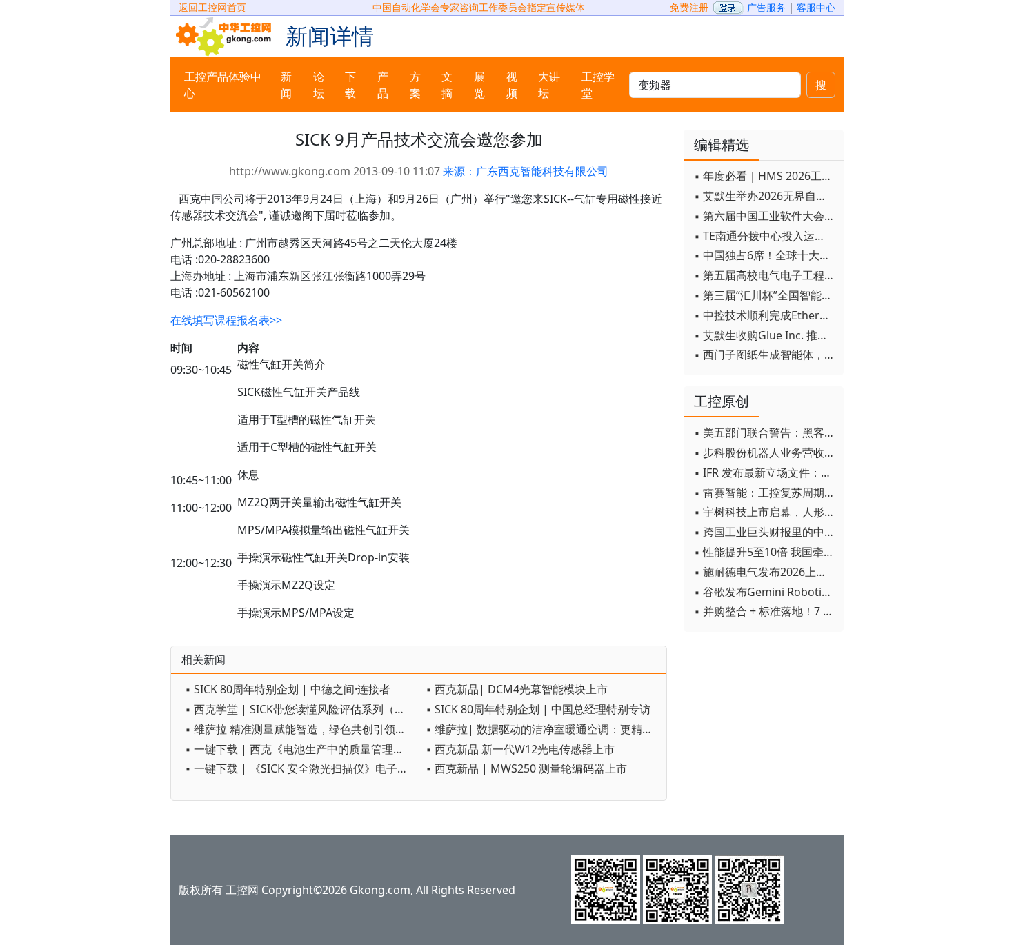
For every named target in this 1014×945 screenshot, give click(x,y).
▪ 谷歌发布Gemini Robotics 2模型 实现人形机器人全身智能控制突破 (765, 591)
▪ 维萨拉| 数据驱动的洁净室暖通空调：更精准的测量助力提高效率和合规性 (542, 729)
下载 (350, 85)
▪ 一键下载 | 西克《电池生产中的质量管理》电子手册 (302, 749)
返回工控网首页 (212, 7)
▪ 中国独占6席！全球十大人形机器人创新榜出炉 (765, 255)
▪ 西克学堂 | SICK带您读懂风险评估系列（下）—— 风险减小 (302, 709)
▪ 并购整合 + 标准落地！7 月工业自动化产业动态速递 (765, 611)
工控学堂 (598, 85)
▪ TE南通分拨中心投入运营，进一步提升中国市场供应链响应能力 (765, 235)
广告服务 (766, 7)
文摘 (447, 85)
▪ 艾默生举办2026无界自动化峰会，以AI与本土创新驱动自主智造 (765, 195)
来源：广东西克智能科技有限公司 (525, 171)
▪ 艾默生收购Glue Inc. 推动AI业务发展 (765, 335)
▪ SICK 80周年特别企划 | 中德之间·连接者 (287, 689)
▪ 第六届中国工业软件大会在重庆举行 (765, 215)
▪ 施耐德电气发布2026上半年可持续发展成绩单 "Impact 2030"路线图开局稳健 (765, 571)
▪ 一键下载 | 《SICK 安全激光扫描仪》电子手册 (302, 768)
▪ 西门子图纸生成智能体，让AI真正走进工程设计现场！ (765, 354)
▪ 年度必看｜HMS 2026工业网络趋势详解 (765, 175)
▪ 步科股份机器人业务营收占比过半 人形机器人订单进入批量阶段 (765, 452)
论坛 (318, 85)
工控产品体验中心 (222, 85)
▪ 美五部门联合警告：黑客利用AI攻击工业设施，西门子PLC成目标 (765, 432)
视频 (511, 85)
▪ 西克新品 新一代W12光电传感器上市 (520, 749)
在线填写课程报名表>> (226, 320)
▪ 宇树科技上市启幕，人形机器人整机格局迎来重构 (765, 511)
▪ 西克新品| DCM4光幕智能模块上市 (517, 689)
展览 (479, 85)
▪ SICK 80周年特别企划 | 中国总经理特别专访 (538, 709)
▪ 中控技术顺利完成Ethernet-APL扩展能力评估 (765, 315)
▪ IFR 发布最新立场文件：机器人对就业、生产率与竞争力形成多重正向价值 (765, 472)
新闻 (286, 85)
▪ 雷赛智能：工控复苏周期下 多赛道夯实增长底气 (765, 492)
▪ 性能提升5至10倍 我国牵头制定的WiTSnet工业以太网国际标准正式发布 (765, 551)
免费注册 (689, 7)
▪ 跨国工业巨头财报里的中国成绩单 (765, 531)
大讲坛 (549, 85)
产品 (382, 85)
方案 (415, 85)
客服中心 (816, 7)
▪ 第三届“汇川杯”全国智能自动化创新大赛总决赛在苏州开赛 (765, 295)
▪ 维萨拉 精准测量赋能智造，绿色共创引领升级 (301, 729)
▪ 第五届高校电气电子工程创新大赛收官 (765, 275)
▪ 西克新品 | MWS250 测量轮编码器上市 (526, 768)
